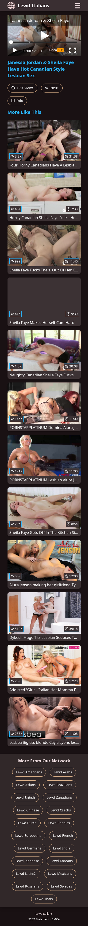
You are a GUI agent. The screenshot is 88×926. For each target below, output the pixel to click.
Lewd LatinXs (26, 873)
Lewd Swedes (61, 886)
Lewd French (63, 835)
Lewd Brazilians (59, 785)
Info (19, 100)
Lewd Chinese (28, 810)
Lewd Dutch (27, 823)
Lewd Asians (26, 785)
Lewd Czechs (61, 810)
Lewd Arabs (63, 772)
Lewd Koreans (62, 861)
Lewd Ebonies (59, 823)
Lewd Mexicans (60, 873)
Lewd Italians (33, 5)
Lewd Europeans (28, 835)
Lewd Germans (29, 848)
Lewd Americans (29, 772)
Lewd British (25, 797)
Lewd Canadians (60, 797)
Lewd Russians (27, 886)
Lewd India (61, 848)
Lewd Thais (44, 899)
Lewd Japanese (27, 861)
